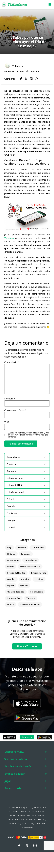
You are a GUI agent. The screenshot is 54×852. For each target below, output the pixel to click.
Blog (9, 547)
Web (6, 422)
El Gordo (11, 554)
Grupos (10, 604)
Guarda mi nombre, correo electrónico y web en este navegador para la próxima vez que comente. (29, 435)
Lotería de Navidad (16, 573)
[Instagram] (35, 845)
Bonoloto (22, 547)
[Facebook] (19, 845)
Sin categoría (36, 591)
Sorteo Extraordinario (30, 566)
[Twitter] (27, 845)
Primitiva (39, 579)
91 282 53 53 (31, 811)
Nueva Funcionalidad (30, 604)
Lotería (10, 566)
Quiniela (24, 585)
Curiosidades (38, 547)
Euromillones (31, 560)
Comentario (11, 362)
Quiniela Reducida (15, 591)
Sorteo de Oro (13, 598)
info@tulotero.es (17, 815)
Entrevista (26, 554)
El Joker (10, 585)
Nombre (9, 398)
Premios (25, 579)
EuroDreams (13, 560)
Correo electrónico (15, 410)
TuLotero (9, 238)
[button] (49, 4)
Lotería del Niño (38, 573)
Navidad (11, 579)
